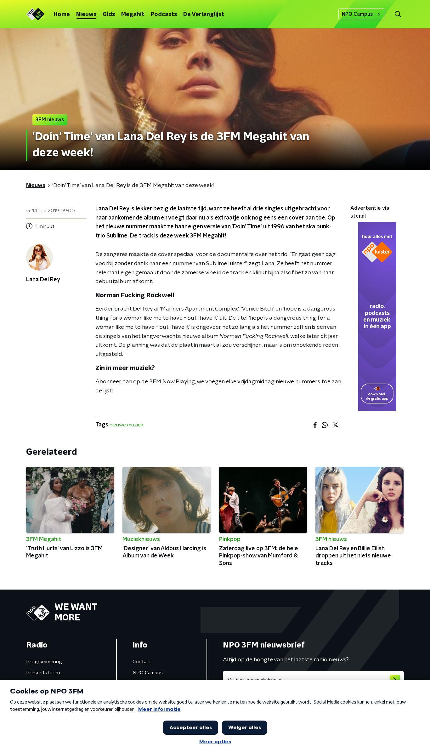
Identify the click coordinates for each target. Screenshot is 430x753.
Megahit (132, 14)
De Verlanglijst (203, 14)
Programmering (44, 661)
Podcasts (164, 14)
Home (62, 14)
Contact (142, 661)
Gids (109, 14)
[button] (398, 14)
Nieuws (86, 14)
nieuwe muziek (126, 424)
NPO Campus (357, 14)
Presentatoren (43, 672)
